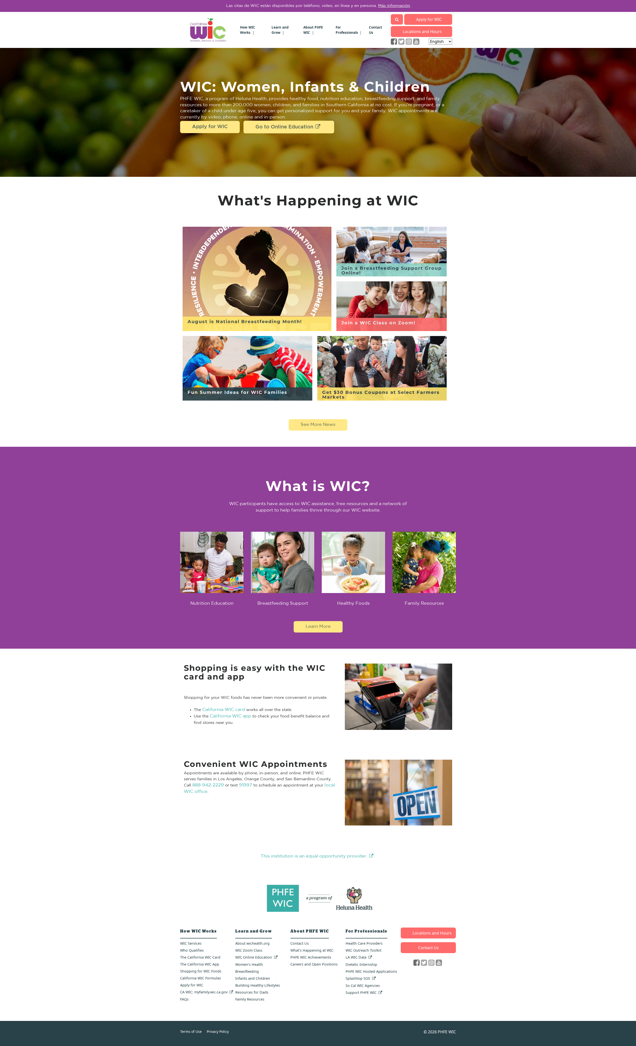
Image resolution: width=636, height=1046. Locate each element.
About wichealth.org (252, 943)
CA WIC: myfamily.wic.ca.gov (204, 992)
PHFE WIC (447, 1032)
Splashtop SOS (358, 978)
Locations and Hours (422, 31)
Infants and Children (252, 978)
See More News (318, 425)
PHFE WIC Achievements (310, 957)
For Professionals (347, 30)
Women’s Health (249, 964)
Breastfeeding (247, 971)
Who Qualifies (192, 950)
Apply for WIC (429, 19)
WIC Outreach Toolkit (363, 950)
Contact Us (299, 943)
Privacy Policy (218, 1031)
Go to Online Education (284, 127)
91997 (245, 785)
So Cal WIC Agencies (363, 985)
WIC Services (190, 943)
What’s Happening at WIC (311, 950)
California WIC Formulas (200, 978)
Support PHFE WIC (361, 992)
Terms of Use (191, 1031)
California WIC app (230, 716)
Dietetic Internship (361, 964)
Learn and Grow (280, 30)
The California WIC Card (200, 957)
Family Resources (249, 999)
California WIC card (223, 710)
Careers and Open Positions (314, 964)
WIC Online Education (253, 957)
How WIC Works (247, 30)
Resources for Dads (251, 992)
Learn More (388, 6)
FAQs (184, 999)
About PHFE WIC (313, 30)
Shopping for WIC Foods (200, 971)
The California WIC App (199, 964)
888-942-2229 (208, 785)
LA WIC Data (356, 957)
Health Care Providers (364, 943)
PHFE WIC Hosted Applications (371, 971)
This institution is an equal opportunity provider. (314, 856)
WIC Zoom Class (248, 950)
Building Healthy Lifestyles (257, 985)
